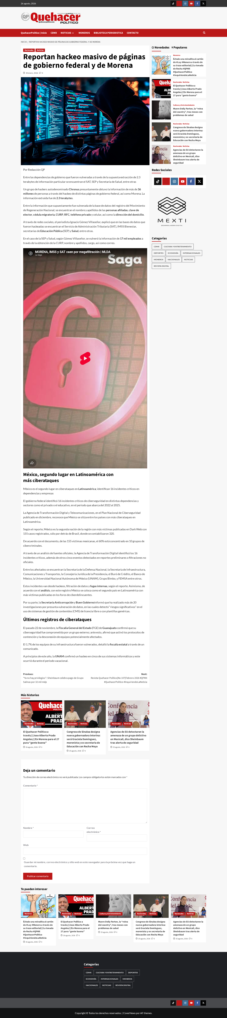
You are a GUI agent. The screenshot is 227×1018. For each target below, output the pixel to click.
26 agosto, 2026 (32, 747)
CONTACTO (133, 33)
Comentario (30, 785)
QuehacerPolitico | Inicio (34, 33)
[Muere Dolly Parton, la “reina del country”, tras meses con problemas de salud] (161, 109)
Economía (173, 253)
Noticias (40, 50)
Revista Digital (161, 266)
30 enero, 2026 (32, 73)
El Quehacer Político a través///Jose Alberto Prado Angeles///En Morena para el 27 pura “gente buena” (41, 737)
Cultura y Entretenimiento (184, 105)
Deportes (158, 253)
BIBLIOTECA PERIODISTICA (108, 33)
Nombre (28, 827)
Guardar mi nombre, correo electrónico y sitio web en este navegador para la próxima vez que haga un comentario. (79, 864)
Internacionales (191, 253)
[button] (204, 33)
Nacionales (29, 50)
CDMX (54, 33)
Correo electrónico (94, 829)
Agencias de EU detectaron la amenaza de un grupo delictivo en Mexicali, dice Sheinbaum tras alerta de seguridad (128, 737)
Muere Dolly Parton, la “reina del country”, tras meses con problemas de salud (188, 112)
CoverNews (129, 1013)
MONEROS (84, 33)
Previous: (53, 678)
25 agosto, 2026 (75, 751)
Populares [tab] (180, 48)
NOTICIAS (66, 33)
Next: (119, 678)
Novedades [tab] (161, 48)
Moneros (176, 55)
